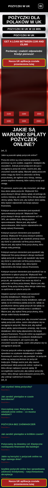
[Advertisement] (24, 89)
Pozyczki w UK (24, 35)
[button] (40, 6)
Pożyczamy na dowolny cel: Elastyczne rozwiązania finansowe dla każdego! (21, 445)
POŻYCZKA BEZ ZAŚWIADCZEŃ (18, 424)
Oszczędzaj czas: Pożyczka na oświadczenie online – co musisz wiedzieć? (18, 412)
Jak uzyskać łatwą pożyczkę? (16, 387)
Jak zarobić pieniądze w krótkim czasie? (22, 434)
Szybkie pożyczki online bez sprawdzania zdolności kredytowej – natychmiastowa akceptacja (23, 472)
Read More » (5, 390)
